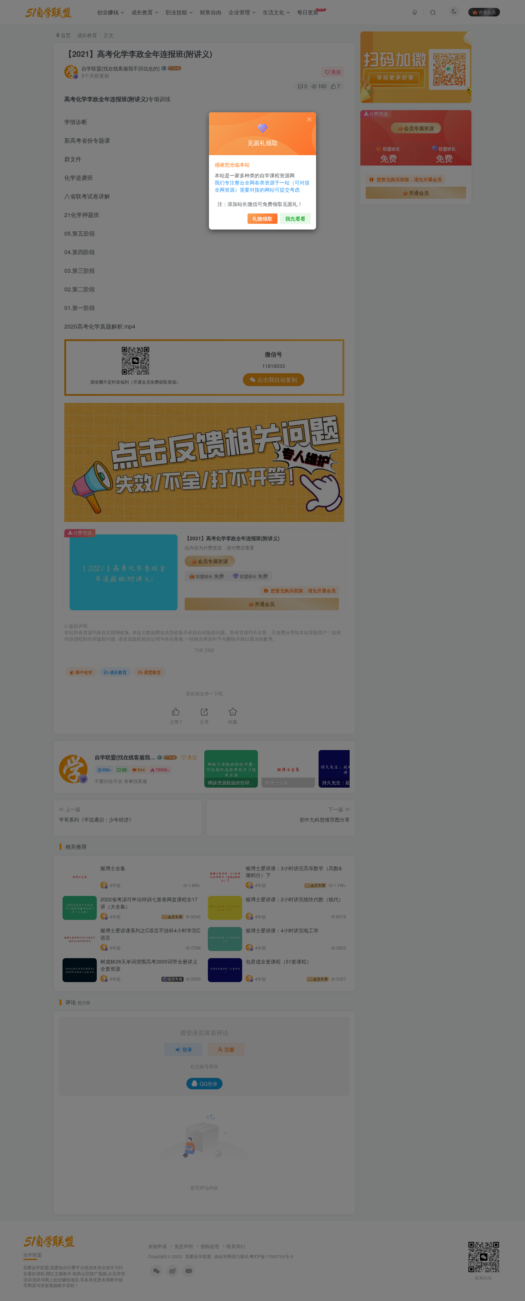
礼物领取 (262, 218)
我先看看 (295, 218)
